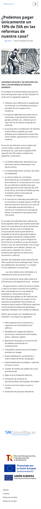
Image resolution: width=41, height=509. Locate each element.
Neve (9, 507)
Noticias (6, 490)
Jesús (10, 41)
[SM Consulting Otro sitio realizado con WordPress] (9, 4)
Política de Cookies (10, 501)
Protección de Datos (10, 497)
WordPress (30, 507)
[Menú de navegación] (35, 4)
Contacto (6, 494)
